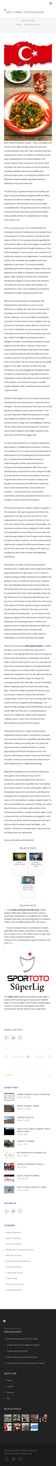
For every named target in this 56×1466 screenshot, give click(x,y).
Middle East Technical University (19, 1249)
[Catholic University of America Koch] (16, 1418)
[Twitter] (13, 1037)
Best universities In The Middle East (31, 1153)
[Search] (49, 1075)
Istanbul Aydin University (17, 1351)
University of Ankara (26, 1141)
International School (14, 1284)
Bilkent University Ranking (28, 1176)
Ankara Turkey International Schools (22, 1357)
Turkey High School (14, 1272)
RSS (8, 1398)
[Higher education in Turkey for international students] (25, 1427)
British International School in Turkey (22, 1339)
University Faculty (13, 1244)
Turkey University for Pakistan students (24, 1345)
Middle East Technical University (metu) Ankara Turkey (33, 1130)
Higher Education (32, 25)
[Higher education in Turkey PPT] (34, 1427)
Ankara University (13, 1238)
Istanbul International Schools (30, 1164)
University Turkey (13, 1267)
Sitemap (10, 1392)
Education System (13, 1255)
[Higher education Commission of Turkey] (16, 1427)
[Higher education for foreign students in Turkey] (34, 1418)
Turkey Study (11, 1278)
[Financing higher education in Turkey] (43, 1418)
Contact (10, 1386)
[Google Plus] (20, 1037)
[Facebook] (6, 1037)
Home (18, 25)
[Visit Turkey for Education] (24, 11)
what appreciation (33, 646)
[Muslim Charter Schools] (8, 1427)
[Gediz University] (25, 1418)
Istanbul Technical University (18, 1261)
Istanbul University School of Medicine (33, 1094)
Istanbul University (14, 1290)
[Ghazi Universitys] (8, 1418)
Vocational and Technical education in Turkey (26, 1363)
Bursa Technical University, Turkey (32, 1187)
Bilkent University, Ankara (28, 1106)
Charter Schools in (25, 1117)
